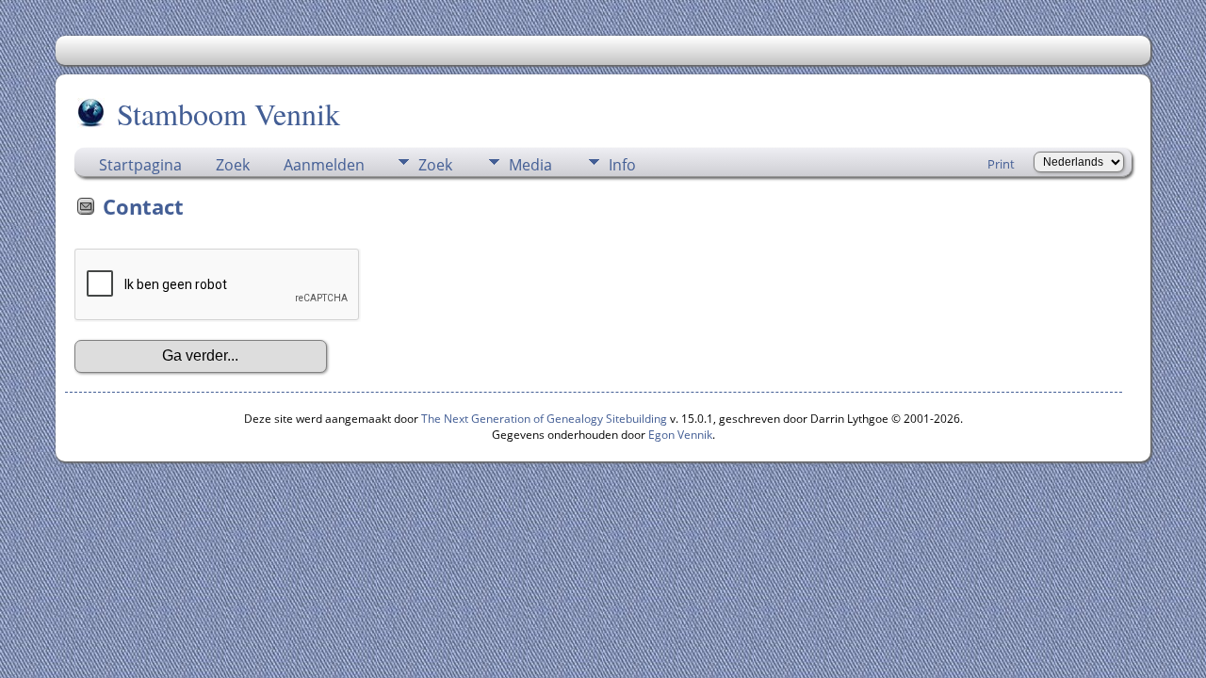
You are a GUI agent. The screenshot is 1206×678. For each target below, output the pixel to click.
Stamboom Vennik (228, 113)
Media (530, 164)
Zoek (233, 164)
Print (1001, 163)
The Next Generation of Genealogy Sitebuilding (544, 419)
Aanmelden (324, 164)
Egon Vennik (680, 435)
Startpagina (140, 164)
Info (622, 164)
